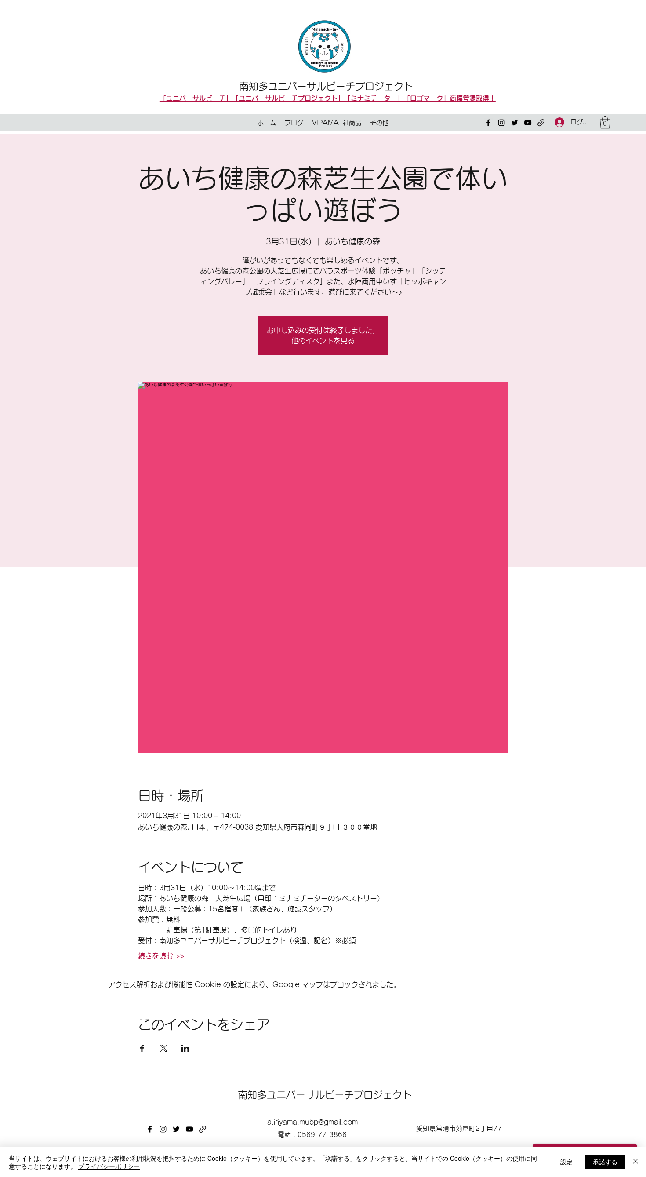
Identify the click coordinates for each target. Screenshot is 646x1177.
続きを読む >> (161, 955)
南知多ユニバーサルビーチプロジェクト (326, 86)
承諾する (605, 1161)
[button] (605, 122)
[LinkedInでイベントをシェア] (185, 1048)
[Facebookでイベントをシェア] (142, 1048)
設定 (566, 1161)
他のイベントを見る (323, 340)
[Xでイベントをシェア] (164, 1048)
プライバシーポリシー (109, 1166)
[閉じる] (635, 1162)
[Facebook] (488, 122)
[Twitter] (514, 122)
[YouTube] (527, 122)
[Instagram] (501, 122)
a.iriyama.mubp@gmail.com (312, 1122)
